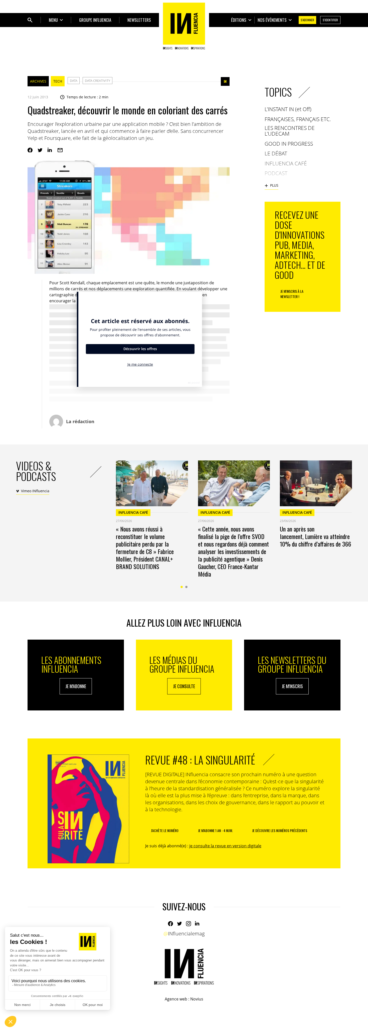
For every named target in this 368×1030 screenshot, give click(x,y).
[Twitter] (40, 150)
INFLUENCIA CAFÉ (133, 512)
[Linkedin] (50, 150)
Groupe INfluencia (95, 20)
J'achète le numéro (164, 830)
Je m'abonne (75, 686)
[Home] (184, 26)
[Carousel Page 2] (186, 587)
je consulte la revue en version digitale (225, 846)
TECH (57, 81)
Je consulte (184, 686)
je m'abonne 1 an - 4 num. (215, 830)
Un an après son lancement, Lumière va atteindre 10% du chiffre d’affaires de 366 (315, 536)
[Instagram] (188, 923)
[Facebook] (30, 150)
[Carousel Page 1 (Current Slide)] (181, 587)
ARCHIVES (38, 81)
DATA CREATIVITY (97, 80)
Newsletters (139, 20)
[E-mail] (60, 150)
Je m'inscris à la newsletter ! (291, 294)
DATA (73, 80)
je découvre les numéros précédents (279, 830)
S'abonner (307, 20)
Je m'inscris (292, 686)
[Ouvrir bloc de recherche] (30, 20)
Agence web (176, 999)
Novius (196, 999)
